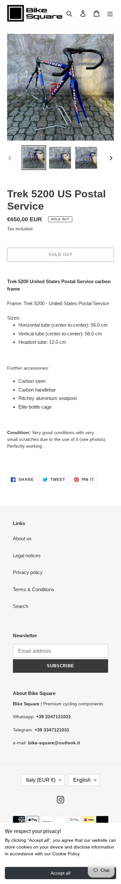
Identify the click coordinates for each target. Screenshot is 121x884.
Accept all (60, 873)
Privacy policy (28, 572)
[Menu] (110, 13)
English (82, 780)
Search (20, 606)
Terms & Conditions (33, 589)
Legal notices (27, 555)
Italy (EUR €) (40, 780)
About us (22, 538)
